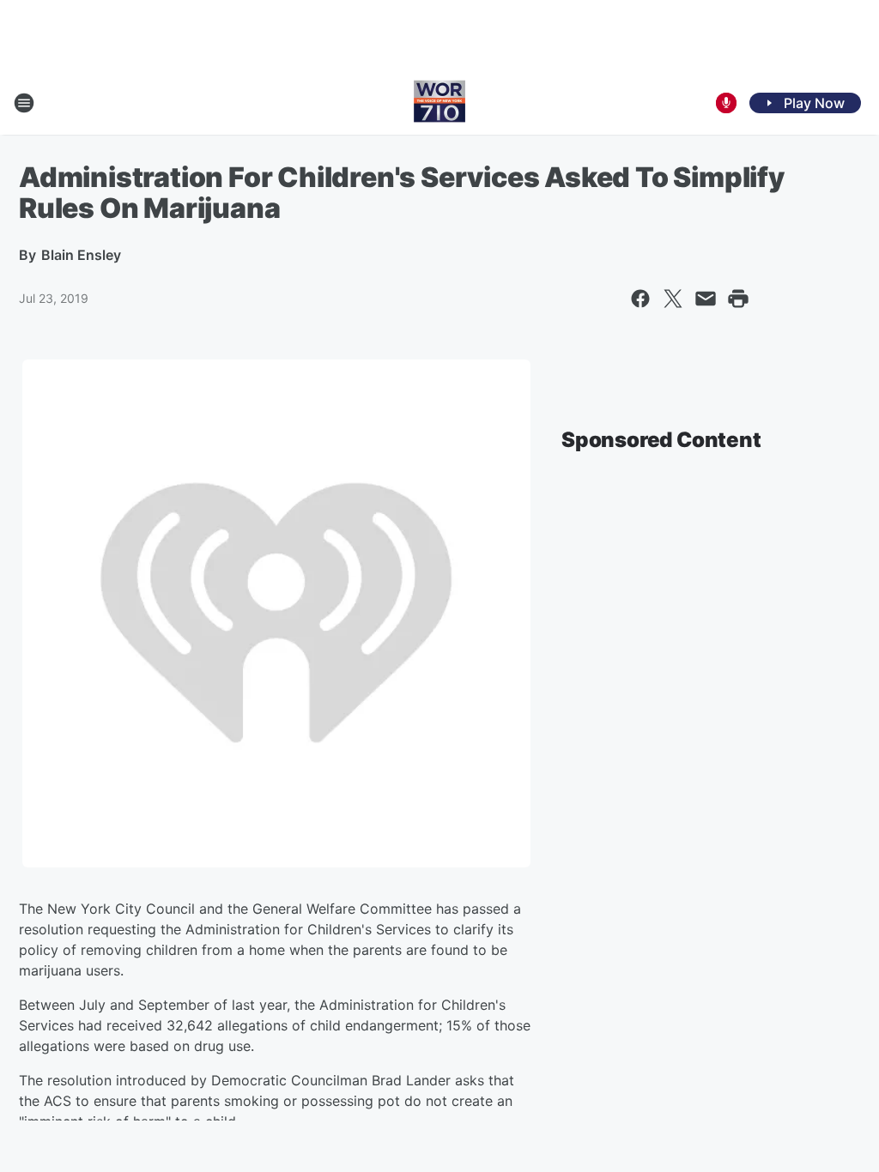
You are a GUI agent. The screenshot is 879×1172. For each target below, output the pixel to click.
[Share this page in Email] (706, 299)
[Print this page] (738, 299)
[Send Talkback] (726, 103)
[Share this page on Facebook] (640, 299)
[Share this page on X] (673, 299)
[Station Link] (439, 103)
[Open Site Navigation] (24, 103)
